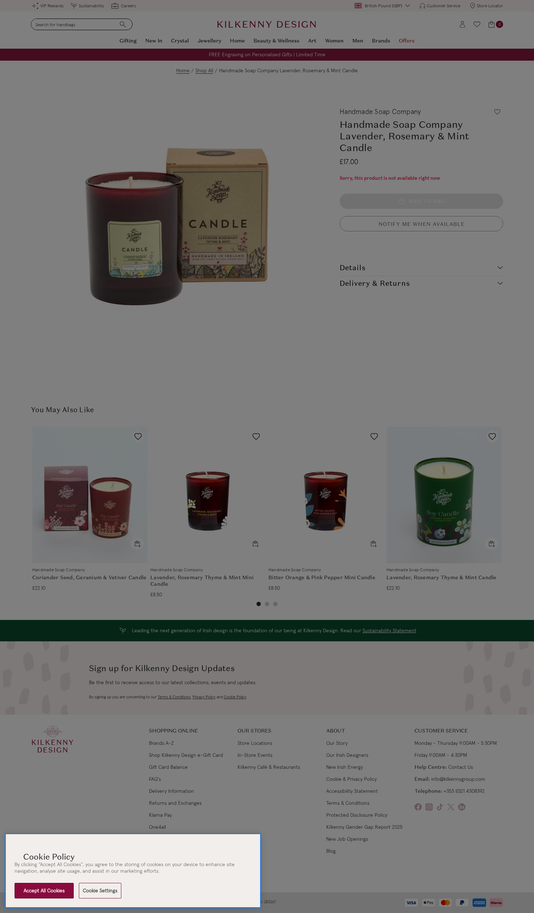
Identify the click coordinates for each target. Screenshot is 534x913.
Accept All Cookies (44, 890)
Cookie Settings (100, 890)
